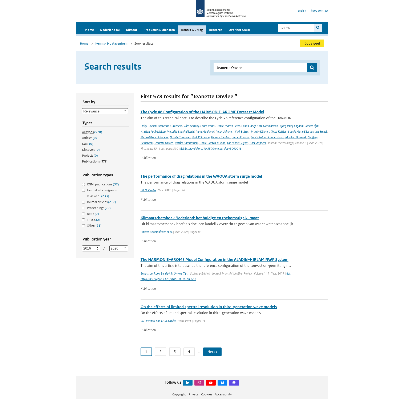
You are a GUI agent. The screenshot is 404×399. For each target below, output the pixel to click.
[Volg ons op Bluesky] (222, 382)
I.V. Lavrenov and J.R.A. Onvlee (158, 321)
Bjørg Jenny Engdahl (291, 126)
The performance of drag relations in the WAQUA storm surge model (201, 176)
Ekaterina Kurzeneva (170, 126)
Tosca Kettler (279, 131)
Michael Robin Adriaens (155, 137)
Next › (212, 351)
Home (89, 30)
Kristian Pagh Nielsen (153, 131)
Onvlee (178, 273)
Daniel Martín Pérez (228, 126)
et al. (170, 232)
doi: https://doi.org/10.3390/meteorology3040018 (211, 149)
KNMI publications (103, 184)
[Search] (318, 28)
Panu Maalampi (205, 131)
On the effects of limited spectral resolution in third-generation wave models (209, 306)
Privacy (193, 394)
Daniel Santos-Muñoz (212, 143)
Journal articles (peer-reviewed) (102, 193)
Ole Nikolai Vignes (237, 143)
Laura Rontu (207, 126)
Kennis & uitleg (192, 30)
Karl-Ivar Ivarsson (268, 126)
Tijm (185, 273)
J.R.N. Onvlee (148, 190)
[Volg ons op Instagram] (199, 382)
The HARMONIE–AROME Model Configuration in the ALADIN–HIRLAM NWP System (214, 259)
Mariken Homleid (295, 137)
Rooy (157, 273)
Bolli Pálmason (201, 137)
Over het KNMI (239, 30)
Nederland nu (110, 30)
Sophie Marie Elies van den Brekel (307, 131)
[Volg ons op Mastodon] (234, 382)
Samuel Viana (275, 137)
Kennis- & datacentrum (111, 43)
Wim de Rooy (191, 126)
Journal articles (101, 202)
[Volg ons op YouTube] (211, 382)
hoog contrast (319, 10)
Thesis (93, 220)
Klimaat (131, 30)
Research (215, 30)
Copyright (179, 394)
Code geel (312, 43)
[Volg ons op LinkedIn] (187, 382)
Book (93, 214)
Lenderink (167, 273)
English (302, 10)
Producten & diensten (159, 30)
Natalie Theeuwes (180, 137)
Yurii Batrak (242, 131)
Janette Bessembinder (153, 232)
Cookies (206, 394)
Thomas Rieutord (221, 137)
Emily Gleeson (149, 126)
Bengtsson (147, 273)
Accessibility (223, 394)
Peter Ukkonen (225, 131)
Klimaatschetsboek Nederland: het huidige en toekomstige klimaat (200, 217)
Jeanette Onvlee (164, 143)
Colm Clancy (248, 126)
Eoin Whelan (258, 137)
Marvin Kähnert (260, 131)
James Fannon (241, 137)
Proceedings (99, 208)
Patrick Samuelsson (186, 143)
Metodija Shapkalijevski (180, 131)
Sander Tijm (312, 126)
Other (94, 225)
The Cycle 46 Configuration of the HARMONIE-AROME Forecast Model (202, 112)
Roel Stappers (258, 143)
